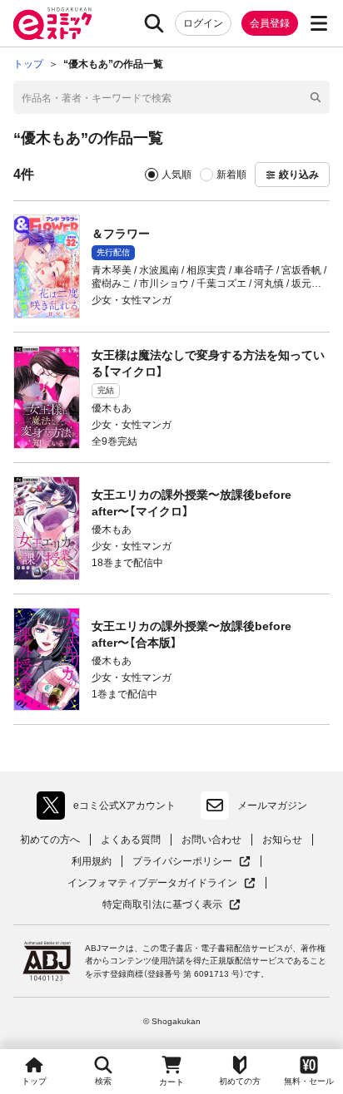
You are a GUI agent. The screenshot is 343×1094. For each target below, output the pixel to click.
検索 (103, 1081)
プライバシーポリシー (191, 861)
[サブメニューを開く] (319, 23)
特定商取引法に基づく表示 (171, 905)
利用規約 (92, 861)
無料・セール (309, 1081)
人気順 (176, 174)
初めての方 (240, 1081)
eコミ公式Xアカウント (110, 809)
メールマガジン (272, 805)
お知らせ (282, 839)
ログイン (203, 23)
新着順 (231, 174)
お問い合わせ (211, 839)
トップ (34, 1081)
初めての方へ (50, 839)
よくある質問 (131, 839)
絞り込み (299, 174)
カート (171, 1082)
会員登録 (270, 23)
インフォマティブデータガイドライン (152, 883)
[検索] (154, 23)
